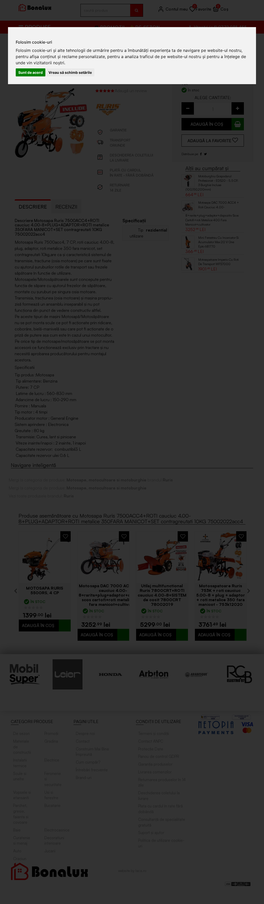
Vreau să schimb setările (70, 72)
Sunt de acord (30, 72)
